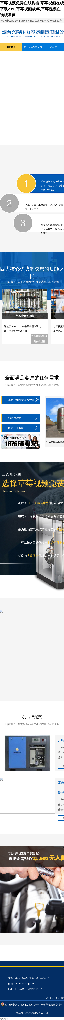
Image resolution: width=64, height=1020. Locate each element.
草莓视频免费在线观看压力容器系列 (24, 404)
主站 (58, 998)
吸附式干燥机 (16, 428)
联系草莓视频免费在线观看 (39, 339)
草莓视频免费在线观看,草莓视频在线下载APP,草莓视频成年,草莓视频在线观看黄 (32, 9)
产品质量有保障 (24, 315)
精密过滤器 (14, 418)
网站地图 (4, 1018)
